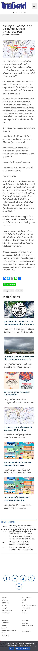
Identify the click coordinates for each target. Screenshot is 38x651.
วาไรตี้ (24, 600)
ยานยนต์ (4, 628)
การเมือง (4, 598)
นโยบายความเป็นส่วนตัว (23, 648)
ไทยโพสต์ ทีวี (5, 636)
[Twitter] (15, 578)
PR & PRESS (26, 621)
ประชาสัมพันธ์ (26, 608)
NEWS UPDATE (8, 522)
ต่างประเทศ (5, 620)
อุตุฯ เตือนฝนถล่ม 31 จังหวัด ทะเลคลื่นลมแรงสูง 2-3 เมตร (17, 464)
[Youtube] (23, 578)
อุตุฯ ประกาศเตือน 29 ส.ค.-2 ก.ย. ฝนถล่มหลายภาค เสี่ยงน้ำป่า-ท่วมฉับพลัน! (19, 323)
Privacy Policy (26, 631)
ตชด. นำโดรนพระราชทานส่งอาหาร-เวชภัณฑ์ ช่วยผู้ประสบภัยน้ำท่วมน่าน (20, 532)
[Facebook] (7, 578)
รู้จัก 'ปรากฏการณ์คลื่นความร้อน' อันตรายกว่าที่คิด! (16, 393)
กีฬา (23, 603)
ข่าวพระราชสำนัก (7, 610)
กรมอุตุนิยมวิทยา (8, 291)
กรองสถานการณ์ (27, 598)
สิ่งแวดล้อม (25, 613)
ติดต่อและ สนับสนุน (27, 626)
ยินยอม (11, 648)
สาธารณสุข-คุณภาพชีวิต (9, 630)
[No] (36, 646)
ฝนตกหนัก (19, 291)
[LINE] (19, 586)
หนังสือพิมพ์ (5, 613)
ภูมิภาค (24, 610)
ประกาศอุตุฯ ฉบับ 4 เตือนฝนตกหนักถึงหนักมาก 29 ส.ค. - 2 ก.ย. (18, 428)
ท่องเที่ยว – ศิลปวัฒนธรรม (30, 605)
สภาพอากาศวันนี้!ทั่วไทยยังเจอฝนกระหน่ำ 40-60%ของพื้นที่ (17, 499)
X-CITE (4, 625)
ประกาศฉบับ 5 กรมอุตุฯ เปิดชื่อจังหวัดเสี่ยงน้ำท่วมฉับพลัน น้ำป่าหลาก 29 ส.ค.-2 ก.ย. (19, 359)
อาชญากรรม (5, 623)
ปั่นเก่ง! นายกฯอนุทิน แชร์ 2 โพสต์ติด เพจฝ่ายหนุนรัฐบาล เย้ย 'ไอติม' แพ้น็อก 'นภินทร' (21, 537)
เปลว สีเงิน (5, 600)
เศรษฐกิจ (4, 608)
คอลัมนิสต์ (5, 603)
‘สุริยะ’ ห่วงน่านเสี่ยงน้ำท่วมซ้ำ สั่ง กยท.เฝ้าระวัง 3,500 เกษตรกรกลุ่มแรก (21, 548)
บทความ (4, 605)
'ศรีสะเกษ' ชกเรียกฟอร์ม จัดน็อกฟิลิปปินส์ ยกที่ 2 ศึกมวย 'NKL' (19, 543)
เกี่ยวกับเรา (25, 623)
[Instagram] (31, 578)
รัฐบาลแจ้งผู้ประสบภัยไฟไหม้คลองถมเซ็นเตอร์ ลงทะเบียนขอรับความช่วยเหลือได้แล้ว (22, 527)
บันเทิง (4, 633)
